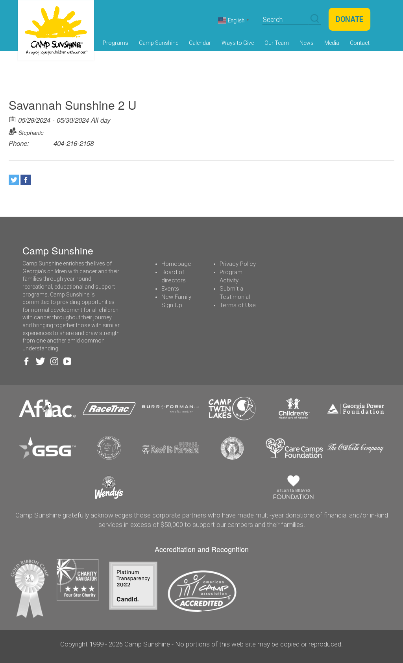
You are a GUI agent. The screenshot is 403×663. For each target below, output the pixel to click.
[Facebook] (25, 180)
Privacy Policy (238, 263)
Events (170, 288)
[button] (314, 19)
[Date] (13, 119)
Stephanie (31, 132)
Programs (115, 43)
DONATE (349, 19)
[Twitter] (14, 180)
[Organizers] (13, 131)
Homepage (176, 263)
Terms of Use (238, 305)
